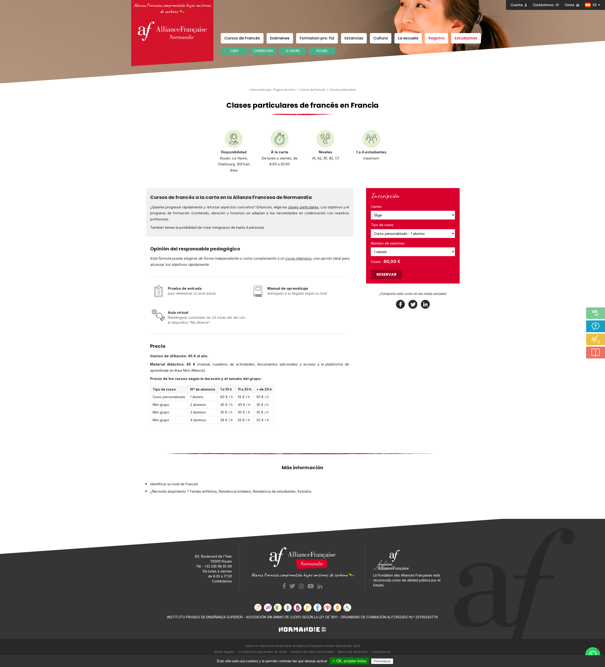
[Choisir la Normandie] (302, 629)
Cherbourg (263, 50)
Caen (234, 50)
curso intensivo (298, 258)
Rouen (322, 50)
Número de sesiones (388, 243)
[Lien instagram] (301, 586)
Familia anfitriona (203, 491)
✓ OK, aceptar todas (349, 661)
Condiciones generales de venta (262, 652)
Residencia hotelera (235, 491)
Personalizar (382, 661)
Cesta (569, 5)
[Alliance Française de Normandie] (172, 31)
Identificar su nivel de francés (174, 484)
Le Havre (293, 50)
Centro (376, 206)
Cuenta (517, 5)
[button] (592, 654)
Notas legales (224, 652)
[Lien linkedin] (319, 586)
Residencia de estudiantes (274, 491)
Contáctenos (543, 5)
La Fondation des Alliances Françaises (402, 575)
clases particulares (303, 207)
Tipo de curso (382, 225)
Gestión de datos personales (312, 652)
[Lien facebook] (284, 586)
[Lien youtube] (310, 586)
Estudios (304, 491)
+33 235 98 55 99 (218, 566)
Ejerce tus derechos (352, 652)
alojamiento (177, 491)
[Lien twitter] (292, 586)
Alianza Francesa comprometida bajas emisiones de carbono (172, 8)
